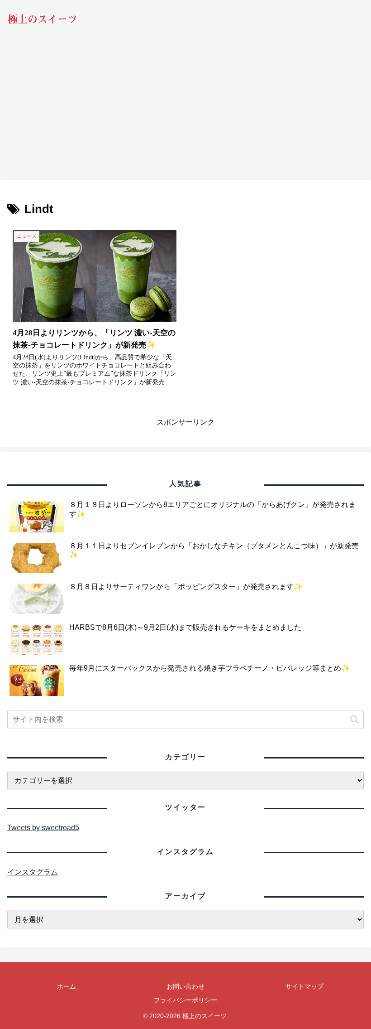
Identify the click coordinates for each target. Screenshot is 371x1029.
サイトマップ (304, 986)
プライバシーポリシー (185, 1000)
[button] (354, 719)
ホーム (66, 986)
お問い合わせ (185, 986)
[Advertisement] (185, 111)
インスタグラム (32, 872)
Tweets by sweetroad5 (43, 827)
